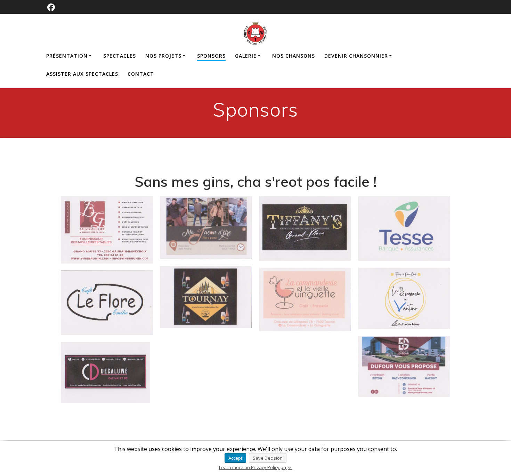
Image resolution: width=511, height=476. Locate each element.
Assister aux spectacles (82, 73)
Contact (141, 73)
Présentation (67, 55)
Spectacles (119, 55)
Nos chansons (293, 55)
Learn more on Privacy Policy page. (255, 467)
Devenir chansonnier (356, 55)
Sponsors (211, 55)
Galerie (246, 55)
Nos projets (163, 55)
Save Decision (268, 458)
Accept (235, 458)
